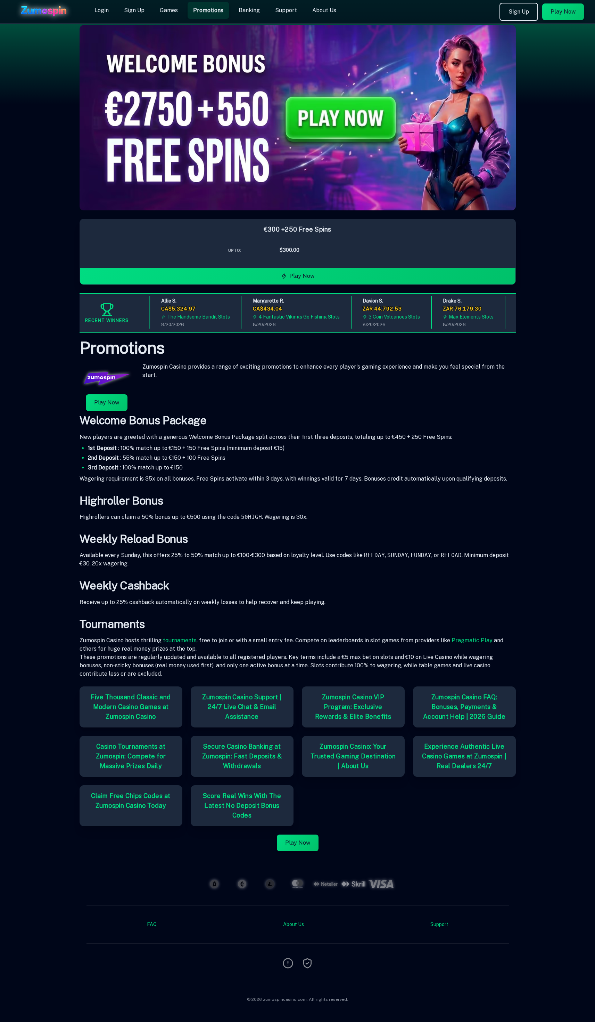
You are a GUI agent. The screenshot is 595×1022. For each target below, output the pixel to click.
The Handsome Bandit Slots (188, 317)
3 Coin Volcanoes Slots (384, 317)
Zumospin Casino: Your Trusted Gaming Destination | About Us (353, 756)
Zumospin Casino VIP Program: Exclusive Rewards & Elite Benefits (353, 706)
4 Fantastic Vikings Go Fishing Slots (289, 317)
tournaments (180, 640)
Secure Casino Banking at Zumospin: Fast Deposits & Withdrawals (242, 756)
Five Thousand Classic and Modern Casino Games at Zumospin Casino (131, 706)
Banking (249, 10)
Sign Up (134, 10)
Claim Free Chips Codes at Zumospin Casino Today (130, 800)
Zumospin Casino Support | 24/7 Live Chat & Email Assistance (241, 706)
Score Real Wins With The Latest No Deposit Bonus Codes (242, 805)
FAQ (152, 924)
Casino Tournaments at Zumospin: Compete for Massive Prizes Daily (131, 756)
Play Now (563, 11)
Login (101, 10)
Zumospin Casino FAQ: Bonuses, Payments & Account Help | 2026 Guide (464, 706)
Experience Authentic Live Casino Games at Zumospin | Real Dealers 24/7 (464, 756)
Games (169, 10)
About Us (324, 10)
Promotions (208, 10)
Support (286, 10)
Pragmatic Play (472, 640)
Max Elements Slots (461, 317)
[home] (46, 18)
